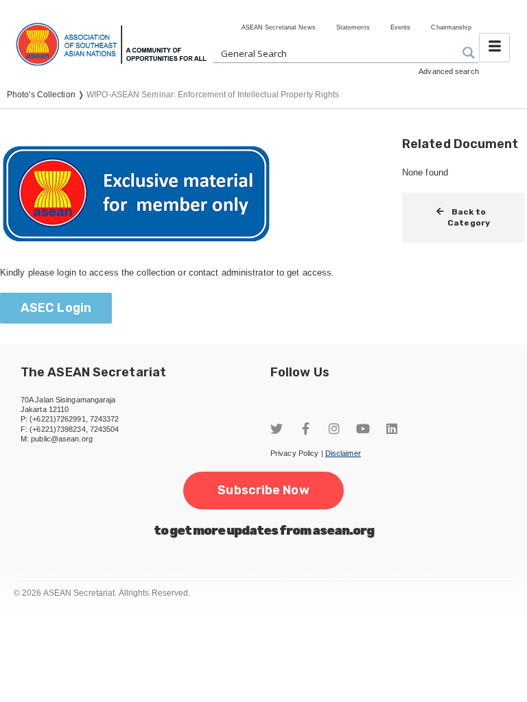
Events (400, 27)
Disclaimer (343, 453)
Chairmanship (451, 27)
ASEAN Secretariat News (279, 27)
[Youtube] (363, 428)
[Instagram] (334, 428)
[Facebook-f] (305, 428)
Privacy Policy (294, 453)
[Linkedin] (392, 428)
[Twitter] (276, 428)
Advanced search (449, 71)
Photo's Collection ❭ (46, 94)
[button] (56, 308)
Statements (353, 27)
